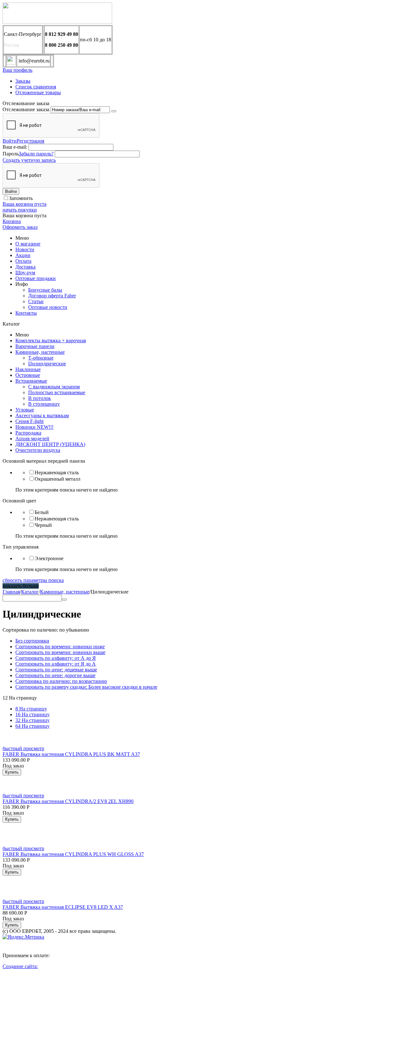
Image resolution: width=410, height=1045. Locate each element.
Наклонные (28, 369)
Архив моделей (32, 438)
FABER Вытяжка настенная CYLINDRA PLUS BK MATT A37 (71, 754)
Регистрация (30, 141)
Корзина (12, 221)
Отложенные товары (38, 92)
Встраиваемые (31, 381)
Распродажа (28, 432)
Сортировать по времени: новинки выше (60, 652)
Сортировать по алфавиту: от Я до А (55, 664)
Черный (43, 525)
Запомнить (21, 198)
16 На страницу (32, 714)
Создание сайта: (20, 966)
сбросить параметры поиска (33, 580)
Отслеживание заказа (26, 109)
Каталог (30, 591)
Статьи (36, 301)
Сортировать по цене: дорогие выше (55, 675)
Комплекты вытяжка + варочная (50, 340)
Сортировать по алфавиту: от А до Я (55, 658)
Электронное (49, 558)
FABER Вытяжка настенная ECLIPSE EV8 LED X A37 (63, 907)
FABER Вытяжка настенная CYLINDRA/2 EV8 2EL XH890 (68, 801)
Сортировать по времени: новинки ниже (60, 646)
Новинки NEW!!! (34, 427)
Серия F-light (29, 421)
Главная (11, 591)
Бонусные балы (45, 290)
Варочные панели (34, 346)
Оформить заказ (20, 227)
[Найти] (64, 600)
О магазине (27, 243)
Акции (22, 255)
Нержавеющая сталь (57, 472)
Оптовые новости (47, 307)
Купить (12, 772)
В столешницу (44, 404)
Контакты (26, 313)
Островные (27, 375)
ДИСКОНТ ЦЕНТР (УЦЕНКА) (50, 444)
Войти (10, 141)
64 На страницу (32, 726)
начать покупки (20, 209)
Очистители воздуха (37, 450)
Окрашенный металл (57, 479)
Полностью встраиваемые (56, 392)
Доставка (25, 267)
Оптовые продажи (35, 278)
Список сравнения (35, 86)
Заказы (22, 81)
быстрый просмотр (23, 748)
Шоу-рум (25, 272)
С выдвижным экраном (54, 386)
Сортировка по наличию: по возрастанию (61, 681)
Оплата (23, 261)
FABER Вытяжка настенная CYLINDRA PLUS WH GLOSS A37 (73, 854)
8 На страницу (31, 708)
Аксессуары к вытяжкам (42, 415)
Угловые (24, 409)
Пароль (11, 153)
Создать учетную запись (29, 160)
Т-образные (40, 358)
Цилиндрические (47, 363)
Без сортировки (32, 640)
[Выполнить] (113, 111)
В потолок (39, 398)
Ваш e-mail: (15, 147)
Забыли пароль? (36, 153)
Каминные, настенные (40, 352)
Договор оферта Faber (52, 295)
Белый (42, 512)
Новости (24, 249)
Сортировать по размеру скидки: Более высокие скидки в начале (86, 687)
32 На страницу (32, 720)
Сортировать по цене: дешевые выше (56, 669)
